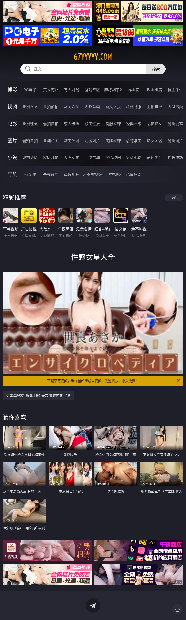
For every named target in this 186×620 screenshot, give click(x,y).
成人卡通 (71, 123)
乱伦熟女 (154, 123)
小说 (12, 157)
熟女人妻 (113, 106)
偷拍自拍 (51, 123)
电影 (12, 123)
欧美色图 (71, 140)
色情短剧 (133, 174)
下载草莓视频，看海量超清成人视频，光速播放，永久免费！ (93, 380)
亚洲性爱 (30, 123)
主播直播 (154, 106)
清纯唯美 (133, 140)
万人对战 (71, 89)
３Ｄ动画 (92, 106)
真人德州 (51, 89)
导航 (12, 174)
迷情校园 (113, 157)
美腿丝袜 (113, 140)
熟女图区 (154, 140)
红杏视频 (113, 174)
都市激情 (30, 157)
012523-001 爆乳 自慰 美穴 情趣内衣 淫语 (38, 395)
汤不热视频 (92, 174)
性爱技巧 (175, 157)
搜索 (156, 69)
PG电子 (30, 89)
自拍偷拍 (51, 106)
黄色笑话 (154, 157)
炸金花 (134, 89)
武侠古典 (92, 157)
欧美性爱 (92, 123)
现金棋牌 (154, 89)
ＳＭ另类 (175, 106)
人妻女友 (71, 157)
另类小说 (133, 157)
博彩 (12, 89)
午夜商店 (51, 174)
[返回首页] (177, 609)
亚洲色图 (51, 140)
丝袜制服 (133, 106)
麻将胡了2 (113, 89)
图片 (12, 140)
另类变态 (175, 123)
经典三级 (133, 123)
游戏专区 (92, 89)
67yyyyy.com (93, 56)
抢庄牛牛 (175, 89)
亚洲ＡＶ (30, 106)
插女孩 (30, 174)
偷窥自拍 (30, 140)
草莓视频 (71, 174)
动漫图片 (92, 140)
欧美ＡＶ (71, 106)
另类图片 (175, 140)
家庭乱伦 (51, 157)
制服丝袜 (113, 123)
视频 (12, 106)
